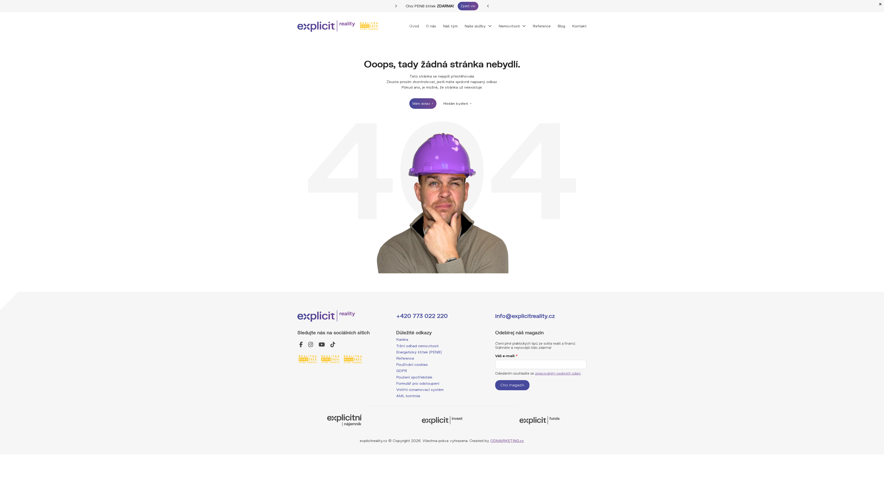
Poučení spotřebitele (414, 377)
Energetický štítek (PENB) (419, 352)
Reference (542, 26)
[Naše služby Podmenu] (490, 26)
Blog (561, 26)
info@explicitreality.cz (525, 315)
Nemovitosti (509, 26)
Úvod (414, 26)
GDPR (401, 370)
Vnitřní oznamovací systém (420, 389)
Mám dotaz (421, 103)
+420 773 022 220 (422, 315)
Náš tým (450, 26)
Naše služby (475, 26)
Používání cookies (412, 364)
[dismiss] (880, 4)
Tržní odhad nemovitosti (417, 346)
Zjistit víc (468, 6)
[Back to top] (869, 457)
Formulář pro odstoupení (417, 383)
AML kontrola (408, 395)
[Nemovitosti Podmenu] (524, 26)
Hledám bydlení (455, 103)
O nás (431, 26)
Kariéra (402, 339)
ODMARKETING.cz (507, 440)
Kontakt (579, 26)
